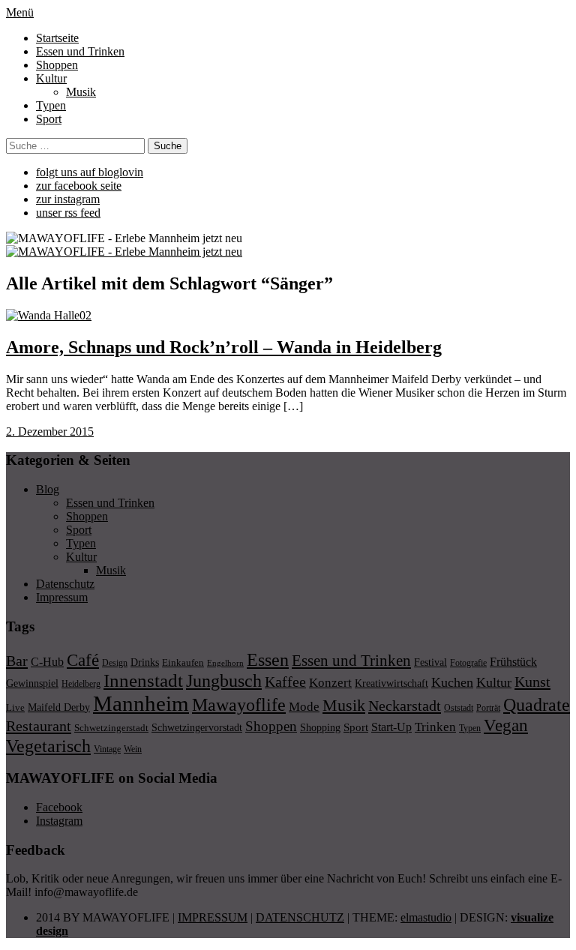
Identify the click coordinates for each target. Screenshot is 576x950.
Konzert (330, 683)
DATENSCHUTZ (300, 917)
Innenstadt (143, 680)
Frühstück (513, 661)
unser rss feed (68, 212)
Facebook (59, 807)
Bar (17, 660)
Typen (51, 105)
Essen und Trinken (80, 51)
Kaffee (285, 681)
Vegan (506, 725)
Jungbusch (224, 680)
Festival (430, 662)
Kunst (532, 681)
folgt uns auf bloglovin (89, 172)
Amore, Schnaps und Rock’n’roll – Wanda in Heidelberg (224, 347)
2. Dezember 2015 (50, 431)
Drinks (144, 662)
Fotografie (468, 662)
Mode (304, 707)
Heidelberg (81, 683)
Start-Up (391, 727)
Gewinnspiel (32, 683)
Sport (49, 118)
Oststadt (458, 707)
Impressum (62, 597)
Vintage (107, 749)
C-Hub (47, 661)
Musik (81, 91)
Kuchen (452, 682)
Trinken (435, 726)
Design (115, 662)
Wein (133, 749)
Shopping (320, 727)
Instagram (59, 820)
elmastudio (426, 917)
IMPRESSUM (213, 917)
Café (83, 660)
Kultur (51, 78)
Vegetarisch (48, 746)
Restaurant (38, 726)
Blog (47, 489)
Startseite (57, 37)
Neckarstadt (404, 705)
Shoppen (57, 64)
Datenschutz (65, 583)
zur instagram (68, 199)
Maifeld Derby (59, 707)
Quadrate (536, 705)
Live (15, 707)
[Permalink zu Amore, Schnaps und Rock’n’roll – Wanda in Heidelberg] (49, 315)
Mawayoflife (239, 705)
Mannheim (141, 703)
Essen (268, 659)
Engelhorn (225, 663)
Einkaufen (183, 662)
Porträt (488, 708)
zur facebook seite (79, 185)
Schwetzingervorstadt (197, 727)
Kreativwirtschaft (391, 683)
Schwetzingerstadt (111, 727)
